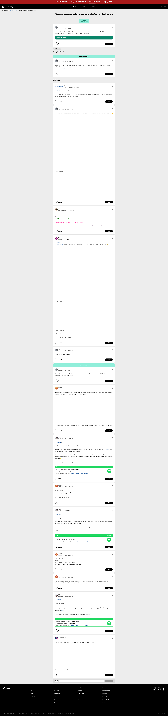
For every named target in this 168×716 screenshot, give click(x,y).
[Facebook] (163, 689)
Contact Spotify (81, 699)
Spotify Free (105, 702)
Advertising (57, 696)
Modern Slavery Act (52, 713)
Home (9, 10)
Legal (4, 713)
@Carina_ (62, 244)
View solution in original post (61, 68)
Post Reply (108, 681)
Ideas (93, 7)
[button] (113, 27)
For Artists (56, 690)
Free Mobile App (82, 696)
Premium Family (105, 696)
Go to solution (84, 21)
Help (74, 7)
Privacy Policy (21, 713)
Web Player (81, 693)
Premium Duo (105, 693)
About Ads (37, 713)
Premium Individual (106, 690)
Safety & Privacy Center (12, 713)
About (32, 690)
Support (80, 690)
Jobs (32, 693)
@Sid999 (59, 442)
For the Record (34, 696)
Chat (83, 7)
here (62, 610)
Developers (57, 693)
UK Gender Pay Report (69, 713)
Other (16, 10)
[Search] (157, 7)
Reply (109, 44)
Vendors (56, 702)
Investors (56, 699)
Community (9, 7)
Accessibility (43, 713)
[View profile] (56, 27)
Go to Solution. (63, 37)
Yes (96, 655)
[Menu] (165, 7)
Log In (161, 6)
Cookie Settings (29, 713)
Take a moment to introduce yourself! (79, 473)
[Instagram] (154, 689)
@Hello (58, 244)
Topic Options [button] (57, 48)
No (90, 655)
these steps (92, 3)
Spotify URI (106, 449)
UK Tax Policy (60, 713)
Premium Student (106, 699)
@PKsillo (58, 91)
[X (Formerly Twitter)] (159, 689)
